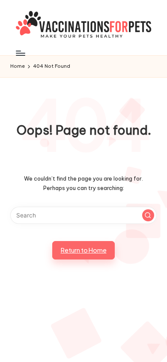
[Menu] (20, 53)
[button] (148, 215)
